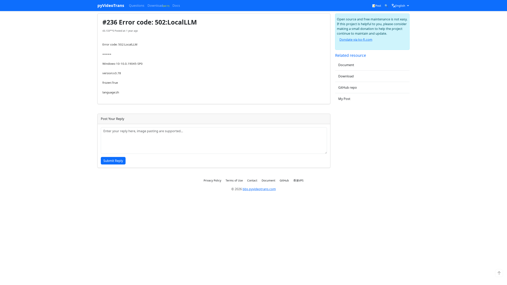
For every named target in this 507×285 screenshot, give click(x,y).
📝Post (376, 6)
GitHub (284, 180)
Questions (136, 5)
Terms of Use (234, 180)
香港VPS (298, 180)
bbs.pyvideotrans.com (259, 189)
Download (158, 5)
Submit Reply (113, 161)
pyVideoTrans (110, 5)
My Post (344, 99)
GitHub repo (347, 87)
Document (346, 65)
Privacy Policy (212, 180)
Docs (176, 5)
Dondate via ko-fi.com (355, 39)
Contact (252, 180)
